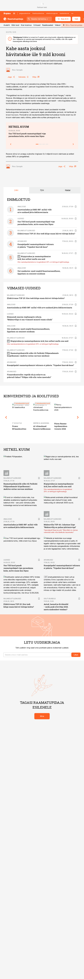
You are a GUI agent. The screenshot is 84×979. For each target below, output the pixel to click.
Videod (57, 25)
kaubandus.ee (64, 13)
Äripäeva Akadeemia (41, 423)
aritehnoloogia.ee (52, 13)
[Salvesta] (75, 206)
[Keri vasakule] (11, 144)
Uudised (21, 218)
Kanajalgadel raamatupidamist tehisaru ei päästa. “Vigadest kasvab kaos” (40, 365)
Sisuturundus (50, 599)
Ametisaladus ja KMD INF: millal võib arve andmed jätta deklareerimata (39, 307)
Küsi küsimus (26, 25)
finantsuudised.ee (38, 13)
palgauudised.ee (24, 13)
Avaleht (7, 25)
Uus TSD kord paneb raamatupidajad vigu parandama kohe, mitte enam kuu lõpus (18, 568)
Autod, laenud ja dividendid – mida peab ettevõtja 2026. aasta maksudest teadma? (56, 607)
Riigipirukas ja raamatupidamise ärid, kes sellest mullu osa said (39, 341)
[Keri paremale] (73, 144)
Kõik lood (15, 25)
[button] (37, 655)
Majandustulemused (26, 230)
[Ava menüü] (14, 13)
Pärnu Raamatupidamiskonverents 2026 (61, 426)
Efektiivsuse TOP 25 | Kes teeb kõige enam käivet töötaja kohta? (46, 233)
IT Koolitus (17, 423)
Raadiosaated (47, 25)
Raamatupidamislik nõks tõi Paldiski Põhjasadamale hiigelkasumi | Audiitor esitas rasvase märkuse (20, 486)
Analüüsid (22, 206)
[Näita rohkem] (72, 13)
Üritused (36, 25)
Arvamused (22, 241)
